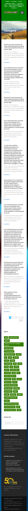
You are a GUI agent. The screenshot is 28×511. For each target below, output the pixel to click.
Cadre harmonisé (9, 351)
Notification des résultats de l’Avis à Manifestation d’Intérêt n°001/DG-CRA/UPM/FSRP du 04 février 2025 (14, 100)
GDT (18, 373)
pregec (6, 394)
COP (15, 363)
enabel (16, 366)
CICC (10, 357)
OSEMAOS (16, 388)
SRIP (18, 406)
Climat (6, 360)
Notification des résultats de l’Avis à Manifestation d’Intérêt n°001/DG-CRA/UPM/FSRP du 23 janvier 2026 (14, 47)
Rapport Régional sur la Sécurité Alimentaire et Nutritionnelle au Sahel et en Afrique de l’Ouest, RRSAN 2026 (15, 469)
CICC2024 (16, 357)
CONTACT (13, 8)
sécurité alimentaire (10, 410)
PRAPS (15, 391)
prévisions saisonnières (10, 397)
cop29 (19, 363)
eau (11, 366)
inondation (7, 379)
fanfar (6, 369)
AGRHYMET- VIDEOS (10, 3)
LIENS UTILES (12, 6)
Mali (14, 379)
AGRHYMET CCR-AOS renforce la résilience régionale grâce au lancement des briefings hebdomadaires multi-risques (14, 463)
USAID (19, 410)
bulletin (7, 340)
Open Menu (22, 12)
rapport (7, 400)
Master (19, 379)
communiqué (8, 363)
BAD (6, 337)
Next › (21, 320)
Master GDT (8, 382)
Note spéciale (8, 388)
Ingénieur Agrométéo (10, 376)
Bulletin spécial (8, 348)
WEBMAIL (20, 6)
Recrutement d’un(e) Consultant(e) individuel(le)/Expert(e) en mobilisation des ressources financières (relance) (12, 295)
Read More (7, 62)
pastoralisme (8, 391)
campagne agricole (9, 354)
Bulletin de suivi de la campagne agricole (12, 344)
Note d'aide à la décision (11, 385)
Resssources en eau (9, 406)
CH (5, 357)
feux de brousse (14, 369)
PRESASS (20, 394)
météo (14, 382)
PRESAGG (13, 394)
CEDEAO (18, 354)
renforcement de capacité (11, 403)
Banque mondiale (13, 337)
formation (7, 373)
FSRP (14, 373)
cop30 (6, 366)
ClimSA (12, 360)
